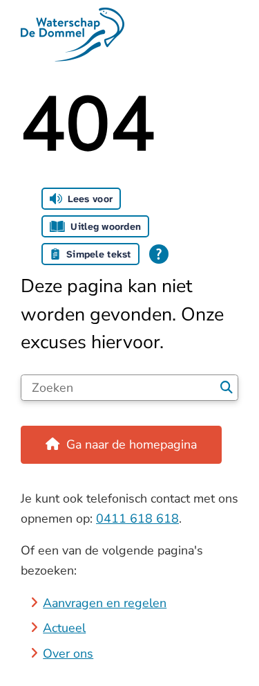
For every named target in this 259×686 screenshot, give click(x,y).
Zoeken (226, 387)
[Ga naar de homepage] (129, 34)
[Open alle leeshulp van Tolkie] (159, 254)
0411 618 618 (137, 518)
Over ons (68, 653)
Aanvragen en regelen (104, 603)
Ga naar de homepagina (131, 444)
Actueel (64, 628)
